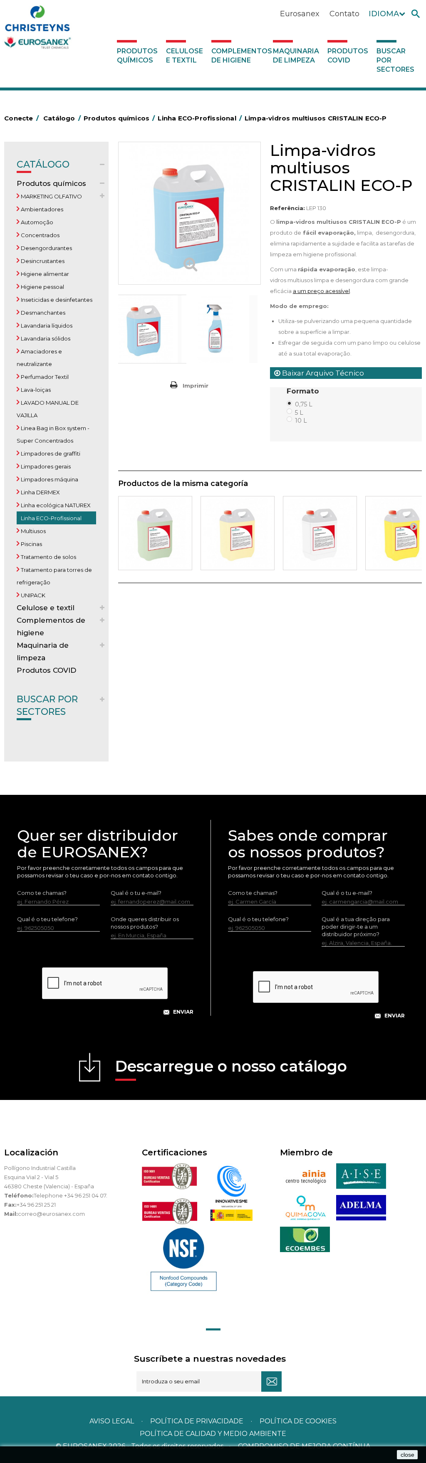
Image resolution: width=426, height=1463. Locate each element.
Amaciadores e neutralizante (39, 357)
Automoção (36, 222)
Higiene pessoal (42, 286)
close (407, 1454)
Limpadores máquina (49, 479)
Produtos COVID (347, 55)
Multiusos (33, 531)
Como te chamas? (42, 892)
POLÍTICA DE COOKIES (298, 1421)
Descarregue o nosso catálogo (231, 1066)
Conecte (21, 118)
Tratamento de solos (48, 557)
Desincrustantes (42, 261)
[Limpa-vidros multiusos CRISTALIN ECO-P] (152, 329)
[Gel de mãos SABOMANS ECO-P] (320, 533)
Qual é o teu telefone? (47, 919)
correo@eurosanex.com (51, 1213)
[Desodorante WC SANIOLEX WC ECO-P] (238, 533)
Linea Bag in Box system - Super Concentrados (53, 434)
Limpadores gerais (45, 466)
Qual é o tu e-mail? (136, 892)
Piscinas (31, 544)
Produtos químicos (137, 55)
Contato (344, 13)
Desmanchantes (42, 312)
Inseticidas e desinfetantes (56, 299)
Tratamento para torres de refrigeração (54, 576)
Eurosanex (300, 13)
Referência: (287, 208)
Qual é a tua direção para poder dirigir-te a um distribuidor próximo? (356, 926)
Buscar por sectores (395, 60)
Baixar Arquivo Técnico (322, 373)
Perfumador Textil (44, 376)
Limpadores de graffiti (50, 453)
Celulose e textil (184, 55)
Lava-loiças (35, 389)
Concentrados (39, 235)
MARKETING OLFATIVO (51, 196)
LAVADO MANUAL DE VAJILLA (48, 408)
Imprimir (195, 385)
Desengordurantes (46, 248)
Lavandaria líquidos (46, 325)
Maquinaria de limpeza (296, 55)
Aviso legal (111, 1421)
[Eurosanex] (60, 29)
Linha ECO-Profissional (51, 518)
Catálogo (43, 164)
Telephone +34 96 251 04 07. (70, 1195)
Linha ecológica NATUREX (55, 505)
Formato (304, 391)
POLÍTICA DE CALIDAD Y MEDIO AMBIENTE (213, 1434)
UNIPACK (32, 595)
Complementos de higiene (240, 55)
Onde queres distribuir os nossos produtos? (145, 923)
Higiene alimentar (44, 274)
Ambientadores (41, 209)
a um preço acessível (321, 291)
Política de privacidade (196, 1421)
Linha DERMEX (40, 492)
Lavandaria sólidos (45, 338)
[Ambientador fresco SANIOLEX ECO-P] (155, 533)
